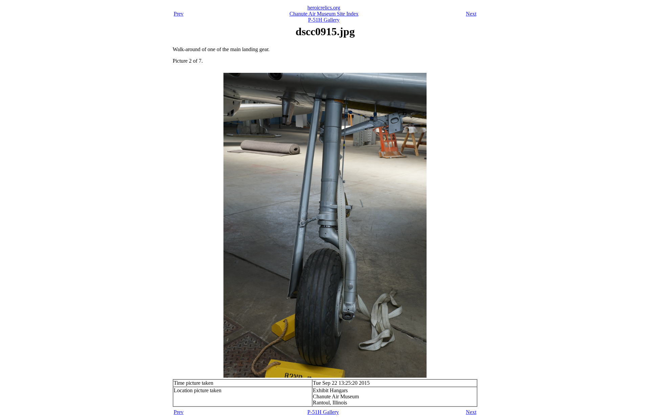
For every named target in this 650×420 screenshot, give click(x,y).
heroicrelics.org (323, 7)
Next (471, 14)
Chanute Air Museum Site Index (324, 14)
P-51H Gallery (324, 20)
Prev (178, 14)
